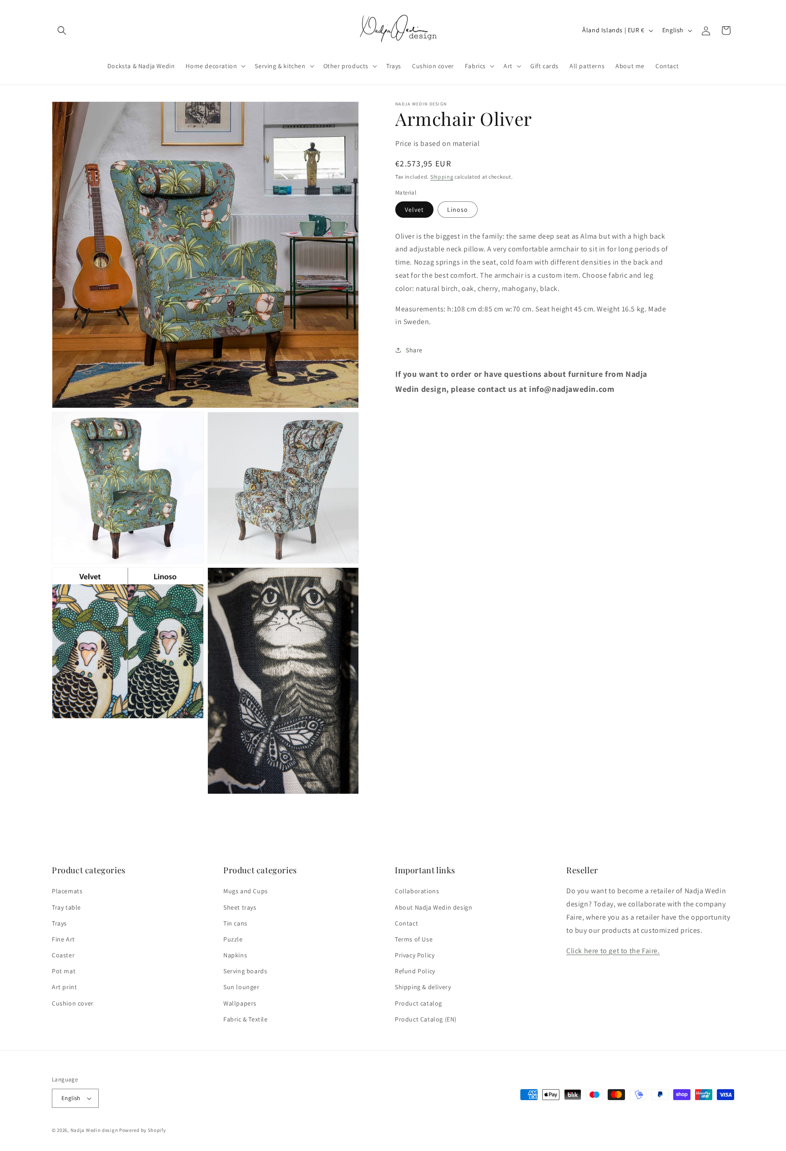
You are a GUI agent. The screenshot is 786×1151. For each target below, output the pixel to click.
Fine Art (63, 939)
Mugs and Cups (245, 891)
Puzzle (233, 939)
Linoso (457, 209)
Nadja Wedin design (94, 1130)
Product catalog (418, 1003)
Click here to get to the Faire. (613, 951)
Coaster (63, 955)
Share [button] (414, 350)
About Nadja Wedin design (433, 907)
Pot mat (64, 971)
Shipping (441, 176)
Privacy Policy (414, 955)
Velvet (414, 209)
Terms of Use (414, 939)
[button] (62, 30)
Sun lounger (241, 987)
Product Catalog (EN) (426, 1019)
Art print (64, 987)
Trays (59, 923)
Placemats (67, 891)
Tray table (66, 907)
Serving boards (245, 971)
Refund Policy (415, 971)
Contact (406, 923)
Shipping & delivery (423, 987)
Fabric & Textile (245, 1019)
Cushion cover (73, 1003)
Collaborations (417, 891)
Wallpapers (240, 1003)
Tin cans (235, 923)
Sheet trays (240, 907)
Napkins (235, 955)
